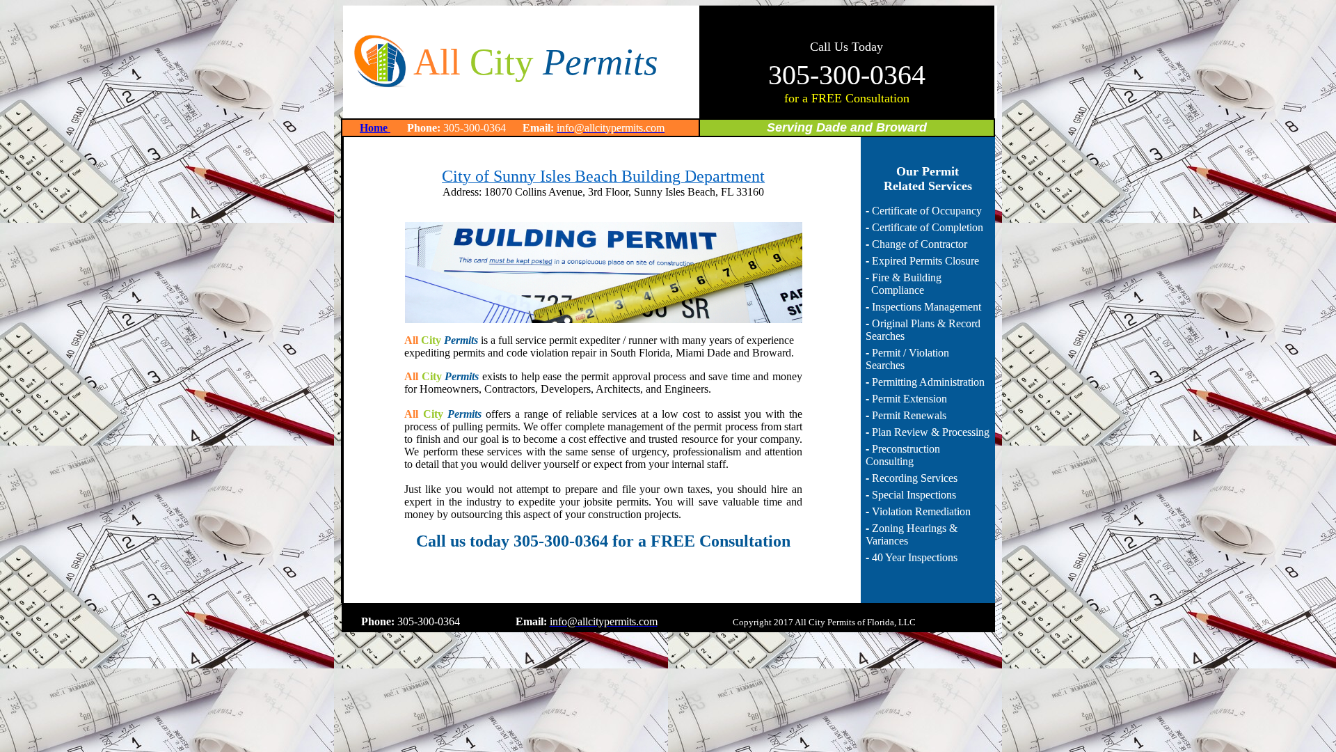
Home (375, 128)
